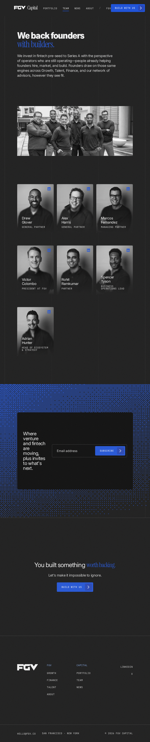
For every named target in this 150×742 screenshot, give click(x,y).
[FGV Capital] (26, 8)
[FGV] (30, 667)
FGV (49, 665)
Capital (82, 665)
